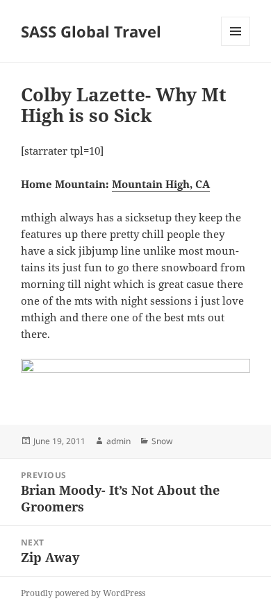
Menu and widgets (236, 45)
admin (118, 441)
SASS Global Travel (91, 31)
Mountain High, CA (161, 184)
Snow (161, 441)
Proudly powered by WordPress (83, 593)
